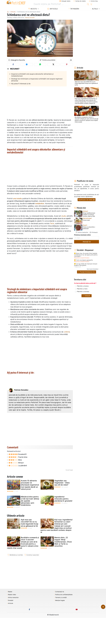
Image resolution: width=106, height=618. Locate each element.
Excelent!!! (22, 454)
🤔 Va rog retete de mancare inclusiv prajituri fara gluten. (85, 264)
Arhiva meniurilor (82, 232)
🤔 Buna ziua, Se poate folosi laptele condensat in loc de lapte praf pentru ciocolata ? (85, 255)
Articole (53, 9)
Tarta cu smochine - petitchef (89, 227)
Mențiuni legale (60, 600)
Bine (20, 460)
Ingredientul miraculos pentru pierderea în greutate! (63, 499)
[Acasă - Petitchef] (8, 12)
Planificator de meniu (85, 200)
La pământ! (22, 466)
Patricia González (30, 17)
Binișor (21, 463)
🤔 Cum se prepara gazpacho (83, 260)
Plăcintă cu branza (83, 286)
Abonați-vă (87, 242)
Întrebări (74, 9)
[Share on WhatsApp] (40, 64)
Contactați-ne (59, 591)
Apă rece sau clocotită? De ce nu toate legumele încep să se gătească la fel (29, 523)
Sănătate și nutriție (16, 555)
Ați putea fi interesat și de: (21, 84)
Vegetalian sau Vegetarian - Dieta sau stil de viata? (62, 483)
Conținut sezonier (32, 555)
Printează (94, 232)
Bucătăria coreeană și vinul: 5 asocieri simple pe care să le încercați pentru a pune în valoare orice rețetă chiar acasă (23, 542)
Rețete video (12, 594)
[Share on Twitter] (53, 64)
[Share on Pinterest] (67, 64)
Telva (52, 223)
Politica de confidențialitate (63, 594)
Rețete (33, 9)
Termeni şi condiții (61, 597)
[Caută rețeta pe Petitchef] (88, 4)
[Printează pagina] (71, 60)
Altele (95, 9)
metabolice (39, 204)
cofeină (67, 332)
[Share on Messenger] (27, 64)
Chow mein (86, 220)
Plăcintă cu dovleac (83, 291)
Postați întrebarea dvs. (87, 272)
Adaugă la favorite (17, 60)
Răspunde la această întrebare (81, 257)
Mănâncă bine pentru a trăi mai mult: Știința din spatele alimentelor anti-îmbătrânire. (30, 501)
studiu (63, 216)
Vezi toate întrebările (92, 269)
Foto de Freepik (69, 470)
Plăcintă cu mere (82, 289)
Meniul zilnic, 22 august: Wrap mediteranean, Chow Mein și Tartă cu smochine (63, 541)
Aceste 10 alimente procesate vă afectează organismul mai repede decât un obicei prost (30, 485)
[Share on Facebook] (13, 64)
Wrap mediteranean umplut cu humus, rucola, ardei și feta (89, 214)
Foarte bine (22, 457)
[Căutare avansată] (91, 4)
